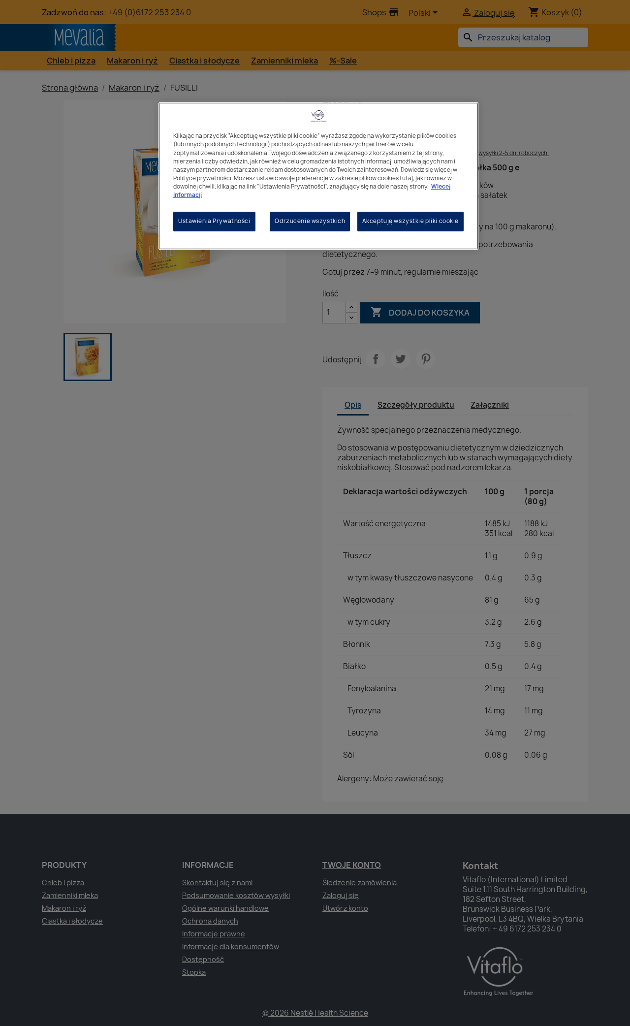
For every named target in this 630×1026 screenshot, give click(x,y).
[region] (318, 175)
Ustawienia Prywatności (214, 221)
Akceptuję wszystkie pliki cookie (410, 221)
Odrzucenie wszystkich (310, 221)
